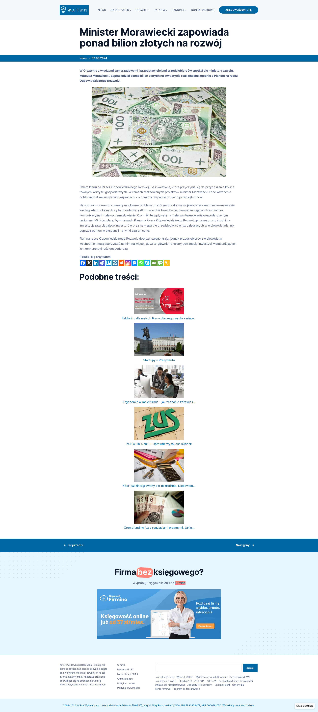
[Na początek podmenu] (130, 10)
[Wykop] (115, 263)
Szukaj (250, 667)
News (83, 58)
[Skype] (147, 263)
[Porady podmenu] (148, 10)
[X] (89, 263)
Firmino (180, 583)
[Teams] (102, 263)
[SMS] (160, 263)
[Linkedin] (96, 263)
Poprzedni (75, 545)
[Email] (154, 263)
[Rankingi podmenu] (186, 10)
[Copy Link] (167, 263)
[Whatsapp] (141, 263)
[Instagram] (128, 263)
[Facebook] (83, 263)
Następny (243, 545)
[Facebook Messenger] (134, 263)
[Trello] (108, 263)
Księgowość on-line (239, 9)
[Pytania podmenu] (166, 10)
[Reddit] (121, 263)
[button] (305, 706)
